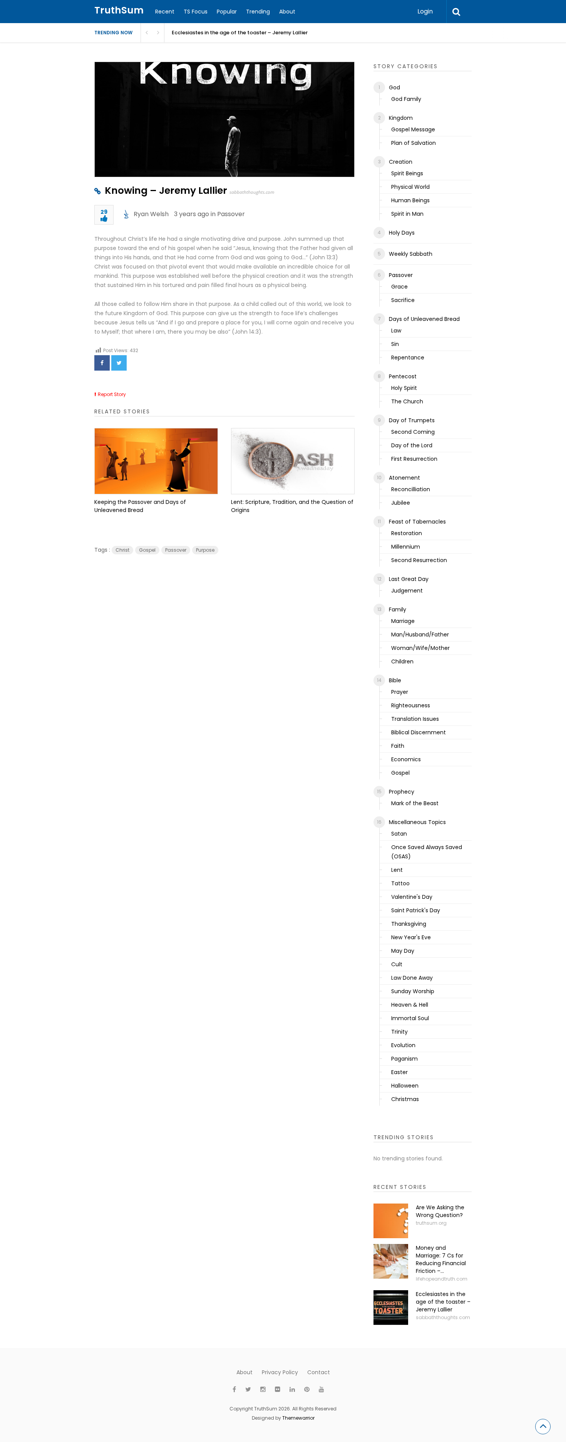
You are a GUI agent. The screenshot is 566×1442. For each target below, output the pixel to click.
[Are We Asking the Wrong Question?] (390, 1221)
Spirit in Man (407, 214)
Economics (406, 759)
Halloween (405, 1085)
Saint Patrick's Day (415, 910)
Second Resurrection (419, 560)
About (287, 11)
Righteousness (410, 705)
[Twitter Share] (119, 363)
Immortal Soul (410, 1018)
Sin (395, 344)
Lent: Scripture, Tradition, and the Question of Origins (292, 506)
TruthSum (119, 10)
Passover (231, 214)
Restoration (406, 533)
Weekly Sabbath (410, 254)
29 (103, 212)
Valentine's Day (411, 897)
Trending (258, 11)
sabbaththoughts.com (251, 192)
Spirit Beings (407, 173)
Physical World (410, 187)
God (394, 87)
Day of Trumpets (412, 420)
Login (425, 11)
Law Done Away (412, 978)
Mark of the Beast (415, 803)
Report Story (112, 394)
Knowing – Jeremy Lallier (166, 190)
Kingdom (401, 118)
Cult (396, 964)
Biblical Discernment (418, 732)
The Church (407, 401)
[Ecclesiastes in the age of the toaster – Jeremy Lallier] (390, 1307)
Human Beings (410, 200)
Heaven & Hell (409, 1005)
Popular (227, 11)
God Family (406, 99)
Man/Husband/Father (420, 634)
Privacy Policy (280, 1372)
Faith (397, 746)
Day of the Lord (411, 445)
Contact (318, 1372)
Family (397, 609)
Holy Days (402, 233)
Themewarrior (298, 1418)
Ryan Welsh (151, 214)
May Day (402, 951)
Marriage (403, 621)
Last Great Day (409, 579)
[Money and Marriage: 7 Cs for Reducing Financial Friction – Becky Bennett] (390, 1261)
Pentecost (403, 376)
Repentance (407, 357)
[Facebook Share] (102, 363)
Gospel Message (413, 129)
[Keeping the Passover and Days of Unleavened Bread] (156, 461)
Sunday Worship (412, 991)
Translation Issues (415, 719)
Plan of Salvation (413, 143)
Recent (164, 11)
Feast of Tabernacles (417, 521)
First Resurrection (414, 459)
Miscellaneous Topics (417, 822)
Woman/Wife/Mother (420, 648)
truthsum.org (431, 1223)
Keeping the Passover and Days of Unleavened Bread (140, 506)
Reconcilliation (410, 489)
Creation (400, 162)
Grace (399, 286)
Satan (399, 834)
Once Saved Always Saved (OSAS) (426, 851)
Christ (122, 550)
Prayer (399, 692)
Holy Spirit (404, 388)
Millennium (405, 547)
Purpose (205, 550)
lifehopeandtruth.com (441, 1279)
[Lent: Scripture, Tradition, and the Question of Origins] (292, 461)
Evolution (403, 1045)
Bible (395, 680)
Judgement (407, 590)
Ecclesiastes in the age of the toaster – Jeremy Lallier (240, 32)
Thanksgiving (408, 924)
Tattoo (400, 883)
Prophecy (401, 792)
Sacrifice (403, 300)
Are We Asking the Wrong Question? (440, 1211)
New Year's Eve (411, 937)
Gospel (147, 550)
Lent (397, 870)
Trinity (399, 1032)
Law (396, 330)
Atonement (404, 478)
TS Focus (196, 11)
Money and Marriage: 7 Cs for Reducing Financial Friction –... (441, 1259)
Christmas (405, 1099)
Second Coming (413, 432)
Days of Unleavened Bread (424, 319)
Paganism (404, 1059)
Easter (399, 1072)
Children (402, 661)
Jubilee (400, 503)
